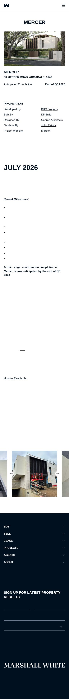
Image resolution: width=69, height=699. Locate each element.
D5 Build (46, 114)
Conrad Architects (52, 119)
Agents (9, 554)
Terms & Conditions (12, 675)
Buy (6, 526)
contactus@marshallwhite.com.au (24, 645)
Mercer (45, 130)
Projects (11, 547)
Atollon (47, 679)
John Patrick (48, 125)
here (22, 349)
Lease (8, 540)
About (8, 562)
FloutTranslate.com (26, 684)
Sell (7, 533)
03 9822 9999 (12, 641)
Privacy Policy (10, 679)
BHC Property (49, 109)
